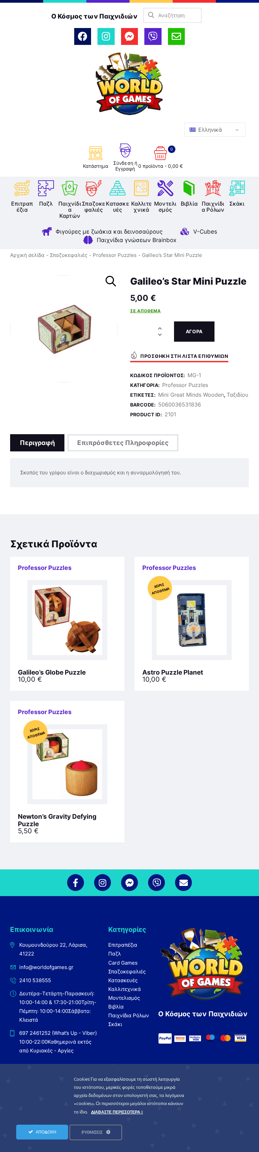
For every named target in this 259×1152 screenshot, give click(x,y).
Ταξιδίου (237, 394)
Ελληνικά (209, 129)
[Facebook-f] (75, 882)
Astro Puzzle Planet (172, 672)
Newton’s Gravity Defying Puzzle (57, 820)
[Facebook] (82, 36)
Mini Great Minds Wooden (191, 394)
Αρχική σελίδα (27, 255)
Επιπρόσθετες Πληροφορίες (123, 443)
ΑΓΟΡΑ (194, 331)
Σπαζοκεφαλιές (68, 255)
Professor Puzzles (115, 255)
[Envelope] (176, 36)
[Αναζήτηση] (151, 15)
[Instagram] (105, 36)
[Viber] (152, 36)
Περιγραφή (37, 443)
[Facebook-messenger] (129, 36)
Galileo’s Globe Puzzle (52, 672)
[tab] (37, 442)
